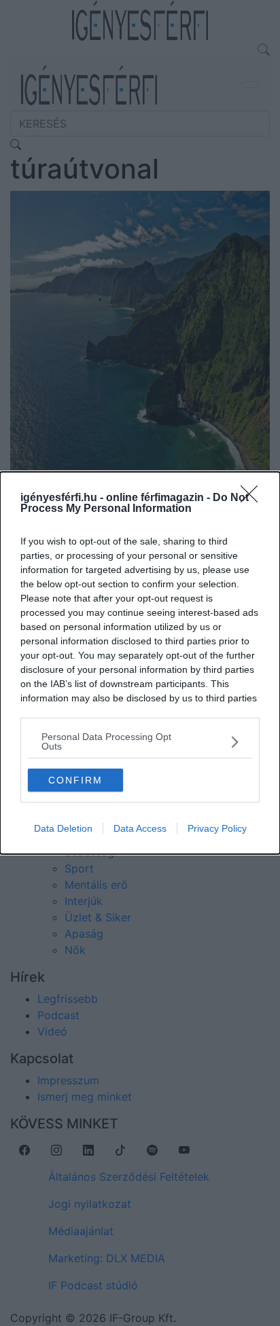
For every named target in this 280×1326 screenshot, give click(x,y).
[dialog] (140, 663)
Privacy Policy (217, 828)
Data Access (140, 828)
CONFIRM (75, 780)
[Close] (253, 498)
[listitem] (140, 741)
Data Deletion (63, 828)
